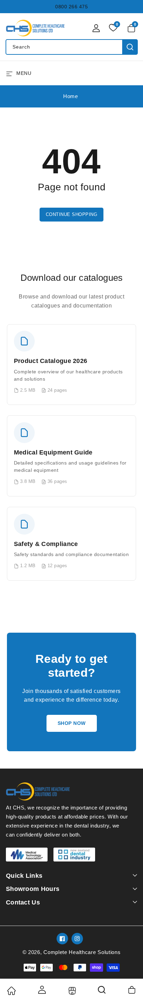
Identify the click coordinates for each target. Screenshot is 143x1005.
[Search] (102, 992)
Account (41, 990)
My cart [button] (132, 990)
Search (130, 47)
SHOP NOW (72, 723)
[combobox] (71, 47)
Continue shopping (72, 214)
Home (70, 96)
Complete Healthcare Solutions (81, 952)
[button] (132, 28)
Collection (71, 991)
